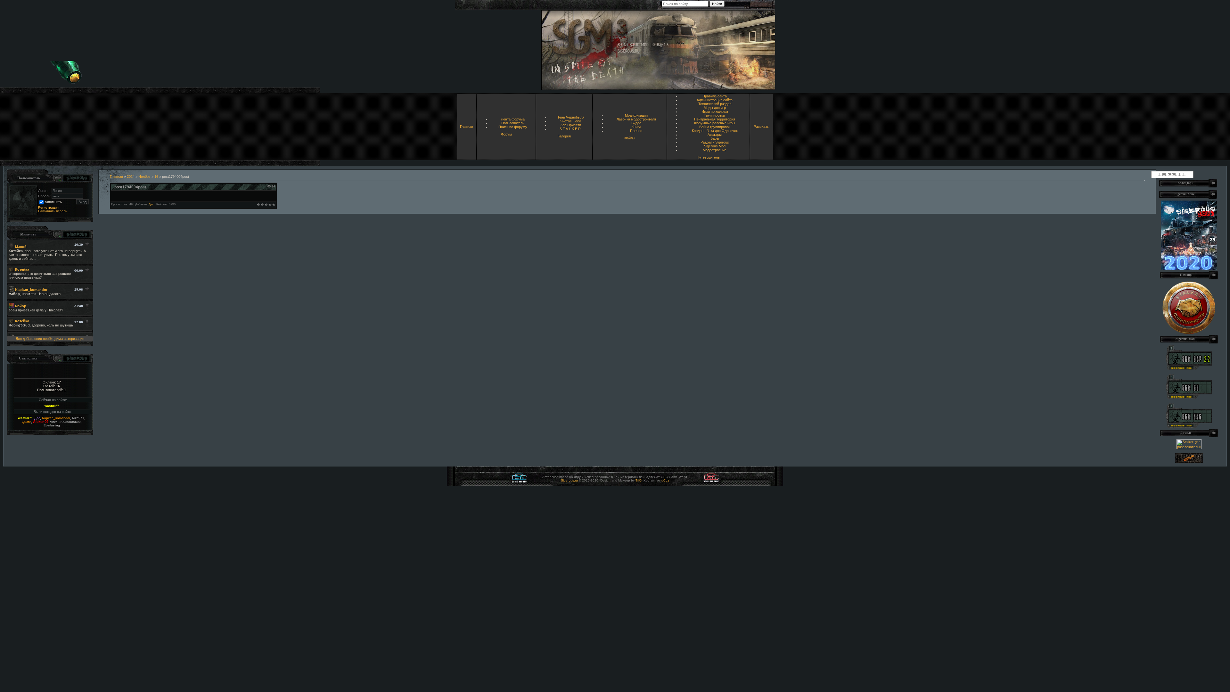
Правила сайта (714, 96)
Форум (506, 134)
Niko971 (78, 418)
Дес (37, 418)
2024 (131, 176)
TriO (639, 480)
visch (54, 422)
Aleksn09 (40, 422)
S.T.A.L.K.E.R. (571, 129)
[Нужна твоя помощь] (1188, 333)
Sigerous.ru (569, 480)
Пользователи (512, 123)
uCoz (665, 480)
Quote (26, 422)
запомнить (53, 202)
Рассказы (761, 126)
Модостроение (714, 150)
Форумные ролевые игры (714, 123)
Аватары (715, 134)
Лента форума (513, 119)
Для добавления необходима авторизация (50, 339)
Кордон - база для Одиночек (715, 131)
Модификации (636, 115)
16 (156, 176)
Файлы (629, 138)
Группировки (714, 115)
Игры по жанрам (714, 111)
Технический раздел (714, 104)
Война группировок (714, 127)
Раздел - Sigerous (715, 142)
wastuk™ (52, 406)
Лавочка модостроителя (636, 119)
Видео (636, 123)
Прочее (636, 131)
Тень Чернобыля (570, 117)
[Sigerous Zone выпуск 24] (1189, 269)
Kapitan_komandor (56, 418)
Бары (714, 138)
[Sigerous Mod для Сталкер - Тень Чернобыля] (1189, 427)
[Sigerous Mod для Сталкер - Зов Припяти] (1189, 369)
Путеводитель (708, 157)
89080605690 (70, 422)
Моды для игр (715, 108)
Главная (466, 126)
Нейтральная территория (714, 119)
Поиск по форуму (512, 127)
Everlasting (52, 425)
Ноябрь (144, 176)
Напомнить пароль (52, 211)
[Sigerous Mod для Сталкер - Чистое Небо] (1189, 398)
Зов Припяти (570, 125)
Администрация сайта (715, 100)
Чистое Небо (570, 121)
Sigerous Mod (715, 146)
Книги (636, 127)
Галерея (564, 136)
